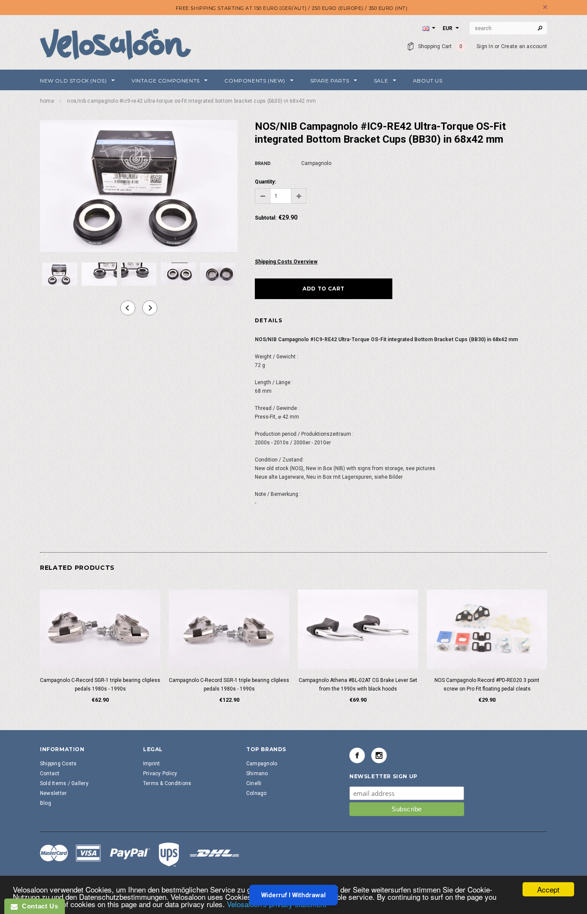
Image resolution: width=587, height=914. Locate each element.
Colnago (256, 793)
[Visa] (139, 854)
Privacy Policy (160, 773)
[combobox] (508, 28)
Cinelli (254, 783)
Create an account (524, 46)
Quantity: (265, 182)
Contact (50, 773)
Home (47, 101)
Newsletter (53, 793)
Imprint (151, 764)
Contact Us (38, 906)
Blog (45, 803)
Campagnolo (261, 764)
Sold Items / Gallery (64, 783)
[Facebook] (357, 755)
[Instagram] (379, 755)
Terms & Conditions (167, 783)
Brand (263, 163)
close (545, 7)
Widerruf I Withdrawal (293, 895)
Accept (548, 889)
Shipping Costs (58, 764)
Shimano (257, 773)
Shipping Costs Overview (286, 262)
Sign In (485, 46)
